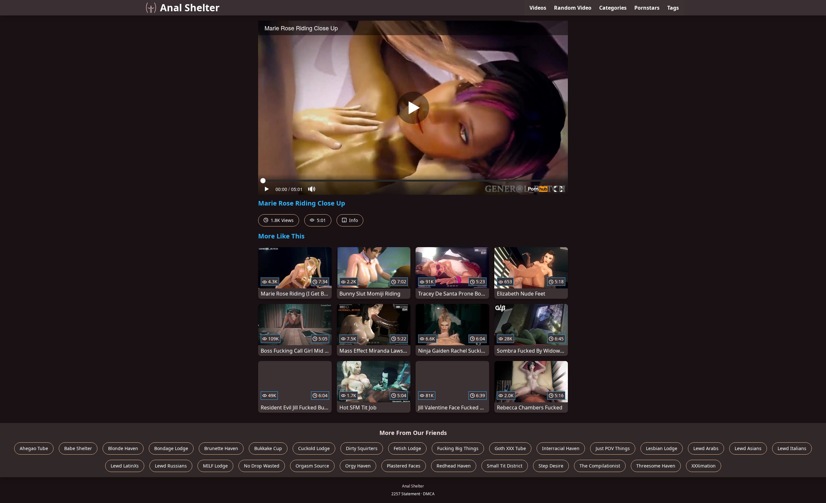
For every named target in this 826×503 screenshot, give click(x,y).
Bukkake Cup (268, 448)
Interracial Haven (560, 448)
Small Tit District (504, 466)
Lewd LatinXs (125, 466)
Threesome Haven (655, 466)
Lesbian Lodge (661, 448)
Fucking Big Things (457, 448)
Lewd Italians (792, 448)
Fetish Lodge (407, 448)
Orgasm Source (312, 466)
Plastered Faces (403, 466)
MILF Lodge (215, 466)
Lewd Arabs (706, 448)
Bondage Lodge (171, 448)
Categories (613, 7)
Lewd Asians (748, 448)
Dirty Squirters (362, 448)
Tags (673, 7)
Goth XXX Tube (510, 448)
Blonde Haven (123, 448)
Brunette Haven (221, 448)
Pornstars (647, 7)
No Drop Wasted (261, 466)
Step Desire (551, 466)
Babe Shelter (78, 448)
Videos (537, 7)
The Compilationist (599, 466)
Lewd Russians (171, 466)
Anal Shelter (190, 7)
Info (353, 220)
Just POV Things (613, 448)
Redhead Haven (454, 466)
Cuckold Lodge (314, 448)
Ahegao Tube (34, 448)
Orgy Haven (358, 466)
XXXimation (703, 466)
